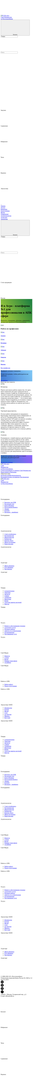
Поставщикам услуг (10, 634)
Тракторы (7, 592)
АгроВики (7, 662)
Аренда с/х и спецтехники (12, 631)
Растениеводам (9, 535)
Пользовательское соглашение (10, 477)
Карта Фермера (9, 505)
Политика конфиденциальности (11, 475)
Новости (7, 656)
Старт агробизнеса (10, 534)
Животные (7, 599)
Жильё (6, 711)
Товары (3, 206)
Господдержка (5, 211)
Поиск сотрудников (10, 686)
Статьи (6, 657)
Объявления (4, 214)
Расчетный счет (9, 504)
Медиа (3, 212)
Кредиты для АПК (10, 502)
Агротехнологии (6, 216)
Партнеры (13, 472)
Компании (4, 209)
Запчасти (7, 594)
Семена (6, 596)
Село (6, 713)
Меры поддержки (9, 542)
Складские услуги (10, 627)
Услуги (3, 207)
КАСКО (7, 510)
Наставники (8, 569)
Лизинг (6, 509)
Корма (6, 601)
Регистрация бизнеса (11, 507)
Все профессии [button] (5, 368)
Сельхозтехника (9, 591)
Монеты (7, 716)
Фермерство (8, 708)
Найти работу (8, 684)
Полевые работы (9, 629)
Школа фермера (9, 566)
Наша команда (5, 472)
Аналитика (4, 219)
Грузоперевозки (9, 632)
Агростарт (4, 217)
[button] (15, 28)
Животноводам (9, 537)
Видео (6, 659)
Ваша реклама (8, 544)
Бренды (6, 604)
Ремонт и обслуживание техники (14, 626)
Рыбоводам (7, 539)
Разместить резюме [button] (7, 462)
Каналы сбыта (8, 540)
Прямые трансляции (10, 661)
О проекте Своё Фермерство (22, 470)
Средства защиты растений (12, 602)
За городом (7, 714)
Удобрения (7, 597)
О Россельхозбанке (7, 470)
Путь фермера (8, 567)
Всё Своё (7, 718)
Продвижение (24, 477)
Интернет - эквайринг (11, 512)
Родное (6, 709)
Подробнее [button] (4, 380)
